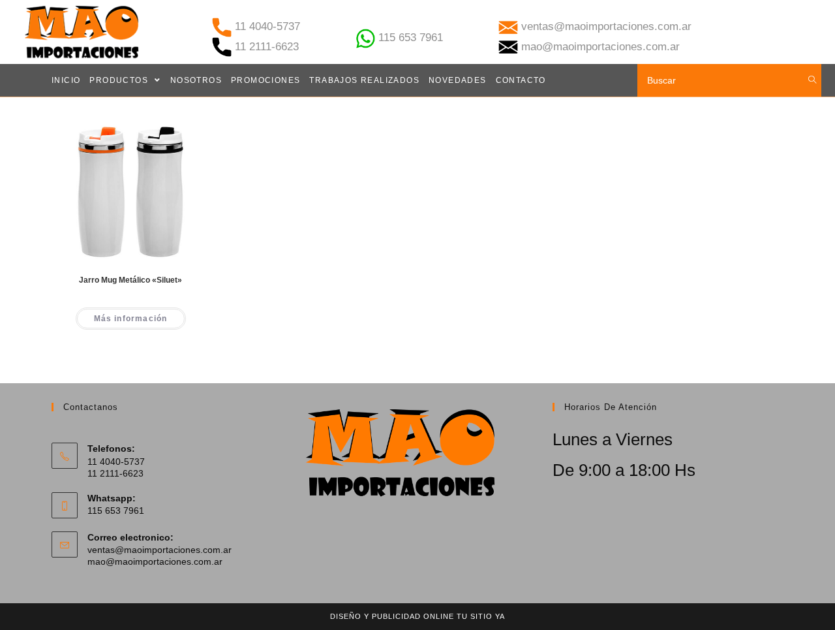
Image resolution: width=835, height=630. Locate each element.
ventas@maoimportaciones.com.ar (159, 549)
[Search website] (812, 80)
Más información (131, 318)
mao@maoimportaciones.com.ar (154, 561)
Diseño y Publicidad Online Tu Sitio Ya (417, 616)
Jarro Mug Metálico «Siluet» (130, 280)
